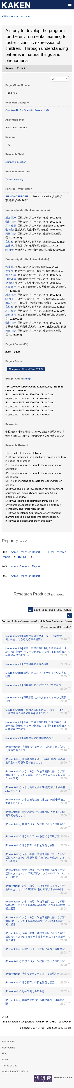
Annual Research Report (25, 552)
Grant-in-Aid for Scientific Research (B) (27, 110)
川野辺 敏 (10, 278)
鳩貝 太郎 (10, 314)
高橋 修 (9, 241)
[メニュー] (69, 4)
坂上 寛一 (10, 217)
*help (28, 379)
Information (8, 1041)
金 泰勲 (9, 282)
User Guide (8, 1047)
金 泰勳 (9, 229)
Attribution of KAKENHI (15, 1071)
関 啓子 (9, 249)
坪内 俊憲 (10, 225)
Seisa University (14, 179)
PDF (24, 557)
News (5, 1059)
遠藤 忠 (9, 245)
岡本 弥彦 (10, 274)
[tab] (39, 594)
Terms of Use (9, 1065)
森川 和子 (10, 221)
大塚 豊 (9, 270)
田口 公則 (10, 302)
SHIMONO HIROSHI (17, 196)
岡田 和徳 (10, 233)
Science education (15, 161)
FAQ (4, 1053)
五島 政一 (10, 286)
